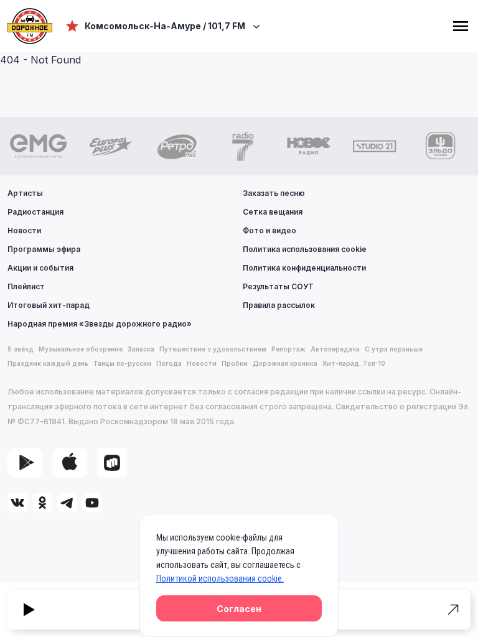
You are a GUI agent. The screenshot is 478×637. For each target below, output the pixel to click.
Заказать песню (274, 193)
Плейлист (26, 286)
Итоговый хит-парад (48, 305)
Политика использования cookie (305, 249)
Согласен (239, 608)
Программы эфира (43, 249)
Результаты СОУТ (278, 286)
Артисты (25, 193)
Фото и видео (269, 230)
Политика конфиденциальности (304, 267)
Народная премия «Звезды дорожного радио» (99, 323)
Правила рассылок (279, 305)
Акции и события (40, 267)
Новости (24, 230)
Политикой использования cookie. (220, 579)
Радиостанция (35, 211)
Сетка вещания (272, 211)
